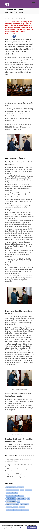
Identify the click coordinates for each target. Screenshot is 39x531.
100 (18, 501)
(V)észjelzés (20, 487)
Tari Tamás (8, 18)
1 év (22, 490)
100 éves (22, 507)
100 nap (9, 507)
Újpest (16, 31)
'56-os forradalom (11, 487)
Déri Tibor (16, 23)
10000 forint (25, 509)
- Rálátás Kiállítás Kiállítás (12, 490)
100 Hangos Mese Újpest (12, 504)
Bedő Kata (11, 22)
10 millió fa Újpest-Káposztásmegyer (15, 495)
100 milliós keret (24, 504)
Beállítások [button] (21, 528)
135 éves (18, 509)
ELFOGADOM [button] (32, 528)
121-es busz (9, 509)
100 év (15, 507)
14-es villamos (11, 501)
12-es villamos (11, 498)
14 (28, 498)
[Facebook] (14, 36)
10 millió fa (29, 490)
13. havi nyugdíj (21, 498)
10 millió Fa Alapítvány (12, 492)
